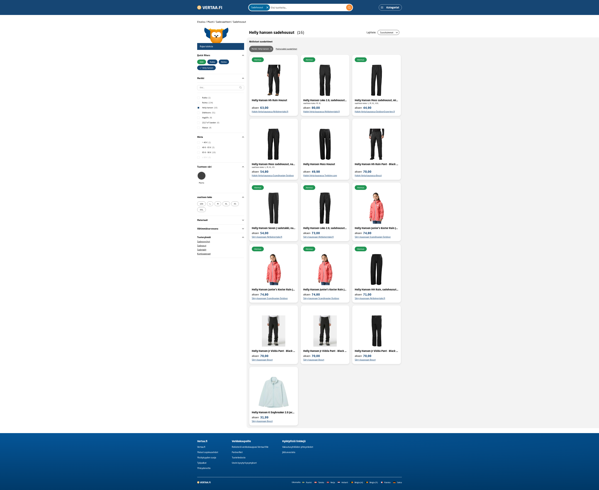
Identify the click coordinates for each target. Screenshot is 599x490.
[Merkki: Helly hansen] (271, 49)
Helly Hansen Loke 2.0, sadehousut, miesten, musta (325, 228)
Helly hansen (209, 107)
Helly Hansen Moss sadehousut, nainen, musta (273, 164)
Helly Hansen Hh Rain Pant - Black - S (376, 164)
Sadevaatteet (223, 21)
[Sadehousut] (267, 7)
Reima (207, 102)
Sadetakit (201, 249)
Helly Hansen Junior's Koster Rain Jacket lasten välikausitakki (376, 228)
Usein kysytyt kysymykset (244, 462)
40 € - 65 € (208, 147)
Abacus (206, 127)
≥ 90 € (206, 157)
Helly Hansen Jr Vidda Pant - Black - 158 (325, 350)
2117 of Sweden (210, 122)
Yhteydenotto (204, 468)
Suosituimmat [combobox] (386, 32)
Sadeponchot (203, 241)
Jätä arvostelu (288, 452)
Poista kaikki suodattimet (286, 49)
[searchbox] (220, 87)
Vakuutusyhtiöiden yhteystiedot (297, 447)
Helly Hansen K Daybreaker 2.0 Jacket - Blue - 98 (273, 412)
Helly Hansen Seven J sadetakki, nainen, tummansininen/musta (273, 228)
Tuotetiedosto (239, 457)
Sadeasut (201, 245)
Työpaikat (201, 462)
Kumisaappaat (204, 253)
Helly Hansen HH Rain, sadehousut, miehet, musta (376, 289)
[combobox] (300, 7)
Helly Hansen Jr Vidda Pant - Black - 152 (273, 350)
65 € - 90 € (209, 152)
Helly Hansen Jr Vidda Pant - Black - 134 (376, 350)
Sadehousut (239, 21)
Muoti (210, 21)
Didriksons (208, 112)
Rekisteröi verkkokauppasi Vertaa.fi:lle (250, 447)
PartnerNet (237, 452)
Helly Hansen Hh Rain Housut (269, 100)
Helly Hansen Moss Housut (319, 164)
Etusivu (201, 21)
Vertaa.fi (201, 447)
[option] (201, 62)
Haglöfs (207, 117)
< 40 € (206, 142)
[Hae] (349, 7)
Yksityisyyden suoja (206, 457)
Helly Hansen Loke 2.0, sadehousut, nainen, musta (325, 100)
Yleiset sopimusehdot (207, 452)
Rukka (206, 98)
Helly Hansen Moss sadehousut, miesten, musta (376, 100)
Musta (201, 183)
